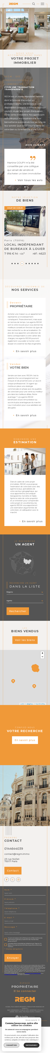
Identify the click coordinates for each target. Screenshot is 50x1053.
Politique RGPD (28, 1012)
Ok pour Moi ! (31, 1045)
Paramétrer (11, 1045)
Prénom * (10, 899)
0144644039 (13, 848)
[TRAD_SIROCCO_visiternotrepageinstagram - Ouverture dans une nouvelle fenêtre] (18, 879)
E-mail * (9, 917)
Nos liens (18, 1012)
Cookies (38, 1012)
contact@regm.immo (16, 854)
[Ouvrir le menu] (42, 4)
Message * (10, 927)
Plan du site (24, 1010)
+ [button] (42, 653)
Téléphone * (12, 908)
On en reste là (31, 1020)
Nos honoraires (13, 1010)
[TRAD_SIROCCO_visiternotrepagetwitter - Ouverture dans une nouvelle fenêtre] (12, 879)
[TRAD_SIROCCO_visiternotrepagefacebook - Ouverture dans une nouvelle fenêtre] (6, 879)
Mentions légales (36, 1010)
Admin (12, 1012)
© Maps (29, 704)
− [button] (42, 656)
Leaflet (22, 704)
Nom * (8, 890)
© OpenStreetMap (39, 704)
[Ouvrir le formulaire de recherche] (33, 3)
